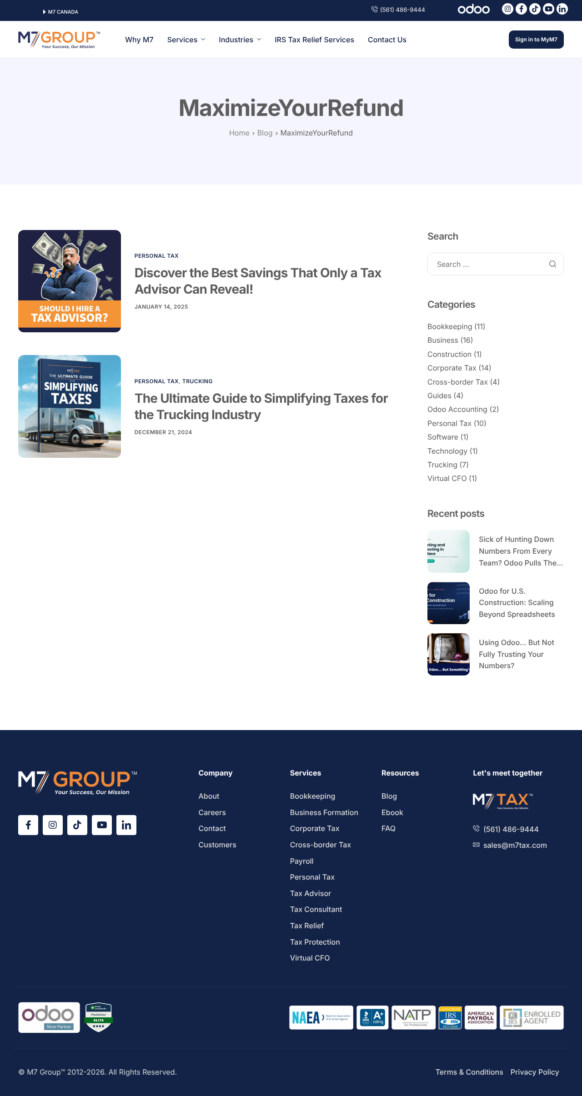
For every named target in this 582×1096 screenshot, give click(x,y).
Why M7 (139, 39)
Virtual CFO (447, 478)
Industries (236, 39)
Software (442, 436)
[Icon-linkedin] (562, 9)
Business (442, 340)
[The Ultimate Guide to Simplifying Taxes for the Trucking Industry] (69, 406)
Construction (449, 354)
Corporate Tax (452, 367)
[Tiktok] (535, 9)
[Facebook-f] (521, 9)
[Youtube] (548, 9)
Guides (439, 395)
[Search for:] (495, 265)
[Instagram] (507, 9)
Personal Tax (157, 255)
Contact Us (387, 39)
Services (182, 39)
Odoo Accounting (457, 409)
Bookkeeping (449, 326)
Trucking (197, 381)
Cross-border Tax (457, 381)
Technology (447, 450)
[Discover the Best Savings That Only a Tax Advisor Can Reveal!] (69, 281)
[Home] (59, 39)
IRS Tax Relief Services (314, 39)
